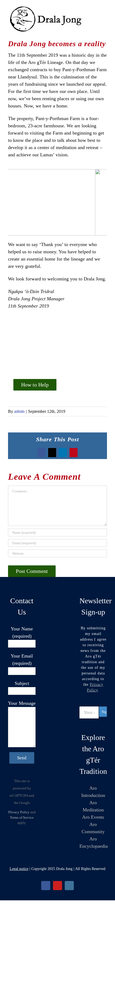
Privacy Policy (18, 812)
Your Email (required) (22, 659)
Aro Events (93, 817)
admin (19, 411)
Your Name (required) (22, 632)
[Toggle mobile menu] (105, 8)
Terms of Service (22, 817)
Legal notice (19, 869)
